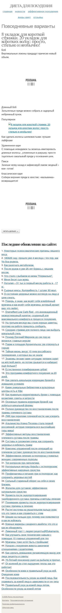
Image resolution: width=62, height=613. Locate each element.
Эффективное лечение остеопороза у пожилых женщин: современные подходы (30, 457)
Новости (20, 11)
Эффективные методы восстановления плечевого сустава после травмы (26, 435)
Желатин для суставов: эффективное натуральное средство (24, 489)
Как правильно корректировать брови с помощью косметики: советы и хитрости (31, 396)
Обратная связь (8, 607)
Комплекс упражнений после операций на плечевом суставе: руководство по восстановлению (31, 450)
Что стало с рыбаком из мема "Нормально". (28, 276)
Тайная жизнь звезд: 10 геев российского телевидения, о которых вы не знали (26, 353)
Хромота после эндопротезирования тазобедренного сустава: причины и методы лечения (31, 496)
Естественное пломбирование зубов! (26, 369)
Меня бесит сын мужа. (16, 279)
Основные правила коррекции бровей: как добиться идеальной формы (27, 403)
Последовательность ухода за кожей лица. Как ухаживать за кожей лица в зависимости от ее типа (30, 579)
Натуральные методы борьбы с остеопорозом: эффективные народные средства (29, 468)
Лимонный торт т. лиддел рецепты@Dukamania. (32, 531)
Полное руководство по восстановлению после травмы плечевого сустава (30, 410)
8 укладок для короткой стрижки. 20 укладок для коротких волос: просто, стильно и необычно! (24, 39)
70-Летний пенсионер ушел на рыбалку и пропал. (32, 560)
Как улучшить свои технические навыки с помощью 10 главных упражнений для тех (26, 536)
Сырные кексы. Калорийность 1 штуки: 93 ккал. (30, 290)
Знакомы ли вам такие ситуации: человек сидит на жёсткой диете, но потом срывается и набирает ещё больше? (30, 362)
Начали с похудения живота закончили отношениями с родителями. (25, 547)
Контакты (5, 600)
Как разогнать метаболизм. (19, 265)
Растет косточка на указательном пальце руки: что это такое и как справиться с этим (29, 511)
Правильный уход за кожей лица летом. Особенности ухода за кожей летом (26, 586)
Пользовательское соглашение (21, 600)
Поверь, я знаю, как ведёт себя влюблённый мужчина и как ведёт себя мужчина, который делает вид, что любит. (30, 304)
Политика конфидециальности (13, 604)
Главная (7, 11)
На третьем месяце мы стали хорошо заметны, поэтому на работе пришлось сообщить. (30, 324)
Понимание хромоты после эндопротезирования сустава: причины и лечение (31, 504)
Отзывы (38, 17)
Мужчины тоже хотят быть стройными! (26, 542)
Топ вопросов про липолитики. (22, 463)
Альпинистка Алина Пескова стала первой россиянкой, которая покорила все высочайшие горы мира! (28, 427)
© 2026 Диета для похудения (12, 597)
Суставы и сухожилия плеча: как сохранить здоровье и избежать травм (28, 443)
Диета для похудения (31, 5)
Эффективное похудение (43, 11)
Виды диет (24, 17)
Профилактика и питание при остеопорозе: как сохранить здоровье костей (30, 475)
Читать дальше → (10, 231)
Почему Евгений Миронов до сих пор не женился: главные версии (26, 338)
